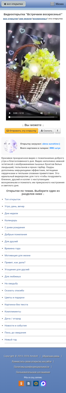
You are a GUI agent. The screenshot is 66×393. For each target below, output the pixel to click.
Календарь (11, 220)
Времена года (12, 248)
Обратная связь (50, 356)
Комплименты (13, 311)
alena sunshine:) (51, 144)
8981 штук (55, 148)
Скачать (46, 130)
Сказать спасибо (14, 290)
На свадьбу (11, 283)
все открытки (13, 3)
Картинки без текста (16, 304)
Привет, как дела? (15, 262)
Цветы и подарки (14, 297)
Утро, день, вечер (14, 206)
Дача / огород (13, 318)
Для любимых (13, 276)
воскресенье (40, 18)
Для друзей (11, 241)
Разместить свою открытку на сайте (31, 361)
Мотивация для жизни (17, 255)
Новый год (11, 339)
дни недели (25, 18)
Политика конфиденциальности (31, 367)
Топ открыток (13, 199)
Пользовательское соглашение (33, 372)
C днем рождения (15, 227)
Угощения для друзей (17, 269)
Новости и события (16, 325)
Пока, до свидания (15, 332)
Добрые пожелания (16, 234)
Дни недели (11, 213)
